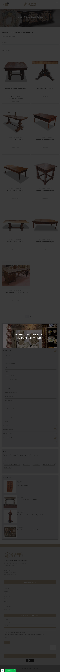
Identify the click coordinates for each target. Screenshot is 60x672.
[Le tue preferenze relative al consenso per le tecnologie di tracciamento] (2, 670)
